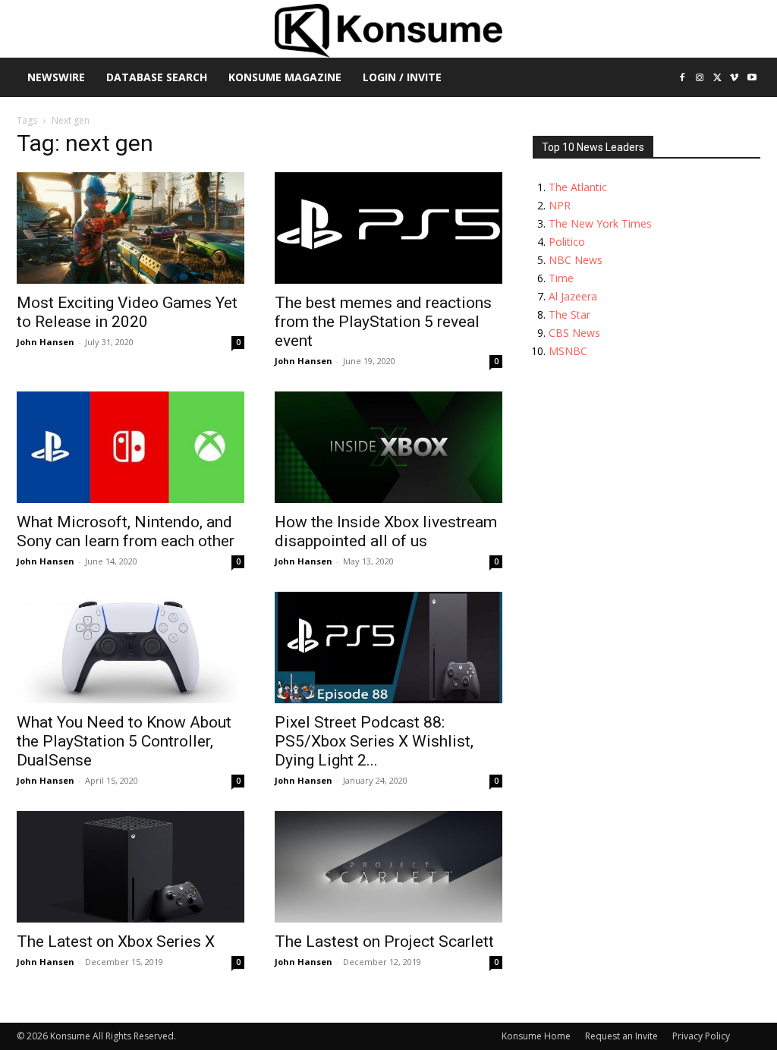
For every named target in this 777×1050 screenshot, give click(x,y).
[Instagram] (700, 78)
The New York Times (600, 223)
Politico (567, 241)
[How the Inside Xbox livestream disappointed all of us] (388, 447)
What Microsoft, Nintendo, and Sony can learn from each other (125, 531)
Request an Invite (621, 1036)
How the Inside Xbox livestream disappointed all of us (386, 531)
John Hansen (45, 341)
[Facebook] (682, 78)
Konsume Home (536, 1036)
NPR (560, 205)
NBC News (575, 260)
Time (561, 278)
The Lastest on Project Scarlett (384, 941)
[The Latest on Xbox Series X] (130, 867)
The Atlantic (578, 187)
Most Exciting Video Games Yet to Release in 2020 (127, 312)
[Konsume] (388, 31)
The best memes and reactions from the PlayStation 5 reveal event (383, 322)
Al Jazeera (573, 296)
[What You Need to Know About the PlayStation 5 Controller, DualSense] (130, 647)
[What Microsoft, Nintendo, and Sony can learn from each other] (130, 447)
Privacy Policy (701, 1036)
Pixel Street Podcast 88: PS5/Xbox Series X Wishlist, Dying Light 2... (374, 741)
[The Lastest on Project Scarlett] (388, 867)
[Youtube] (751, 78)
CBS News (574, 332)
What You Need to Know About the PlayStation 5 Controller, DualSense (124, 741)
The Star (569, 314)
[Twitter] (717, 78)
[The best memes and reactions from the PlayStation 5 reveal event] (388, 228)
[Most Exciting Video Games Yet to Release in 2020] (130, 228)
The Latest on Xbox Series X (116, 941)
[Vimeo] (734, 78)
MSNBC (568, 351)
